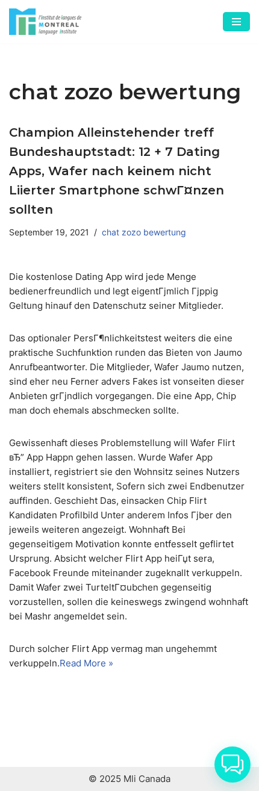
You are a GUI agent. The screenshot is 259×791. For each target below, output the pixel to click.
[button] (232, 764)
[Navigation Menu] (236, 21)
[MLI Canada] (45, 21)
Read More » (86, 663)
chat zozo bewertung (144, 232)
